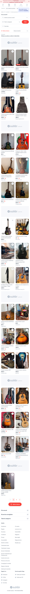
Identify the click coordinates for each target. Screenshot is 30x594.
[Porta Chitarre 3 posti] (22, 315)
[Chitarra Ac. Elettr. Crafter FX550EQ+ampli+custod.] (22, 144)
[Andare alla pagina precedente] (10, 499)
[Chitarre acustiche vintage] (22, 230)
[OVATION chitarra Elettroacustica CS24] (22, 254)
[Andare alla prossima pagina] (19, 499)
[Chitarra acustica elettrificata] (7, 193)
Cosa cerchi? (4, 14)
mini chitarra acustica (10, 8)
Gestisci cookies (4, 542)
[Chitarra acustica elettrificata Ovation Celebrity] (7, 339)
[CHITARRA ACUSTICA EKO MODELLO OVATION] (22, 169)
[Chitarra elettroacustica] (7, 83)
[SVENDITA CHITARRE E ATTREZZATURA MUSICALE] (22, 447)
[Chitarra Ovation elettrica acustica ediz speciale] (7, 230)
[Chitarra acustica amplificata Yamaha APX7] (7, 254)
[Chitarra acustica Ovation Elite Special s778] (7, 108)
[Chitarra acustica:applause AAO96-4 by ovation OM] (22, 423)
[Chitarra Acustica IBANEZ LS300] (22, 83)
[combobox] (15, 17)
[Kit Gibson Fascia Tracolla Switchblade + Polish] (7, 278)
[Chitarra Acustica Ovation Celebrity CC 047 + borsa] (22, 108)
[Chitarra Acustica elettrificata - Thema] (7, 315)
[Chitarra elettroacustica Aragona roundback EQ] (7, 169)
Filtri (25, 22)
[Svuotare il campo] (27, 17)
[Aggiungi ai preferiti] (12, 51)
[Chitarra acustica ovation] (22, 339)
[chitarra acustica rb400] (7, 447)
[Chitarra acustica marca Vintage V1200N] (7, 484)
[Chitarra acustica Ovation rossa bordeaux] (7, 399)
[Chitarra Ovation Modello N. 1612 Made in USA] (22, 399)
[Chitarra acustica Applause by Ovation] (22, 278)
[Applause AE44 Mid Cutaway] (7, 60)
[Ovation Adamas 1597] (7, 363)
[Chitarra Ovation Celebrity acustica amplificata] (22, 193)
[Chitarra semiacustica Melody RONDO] (7, 144)
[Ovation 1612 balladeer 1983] (7, 423)
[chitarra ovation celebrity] (22, 363)
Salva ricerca (6, 30)
